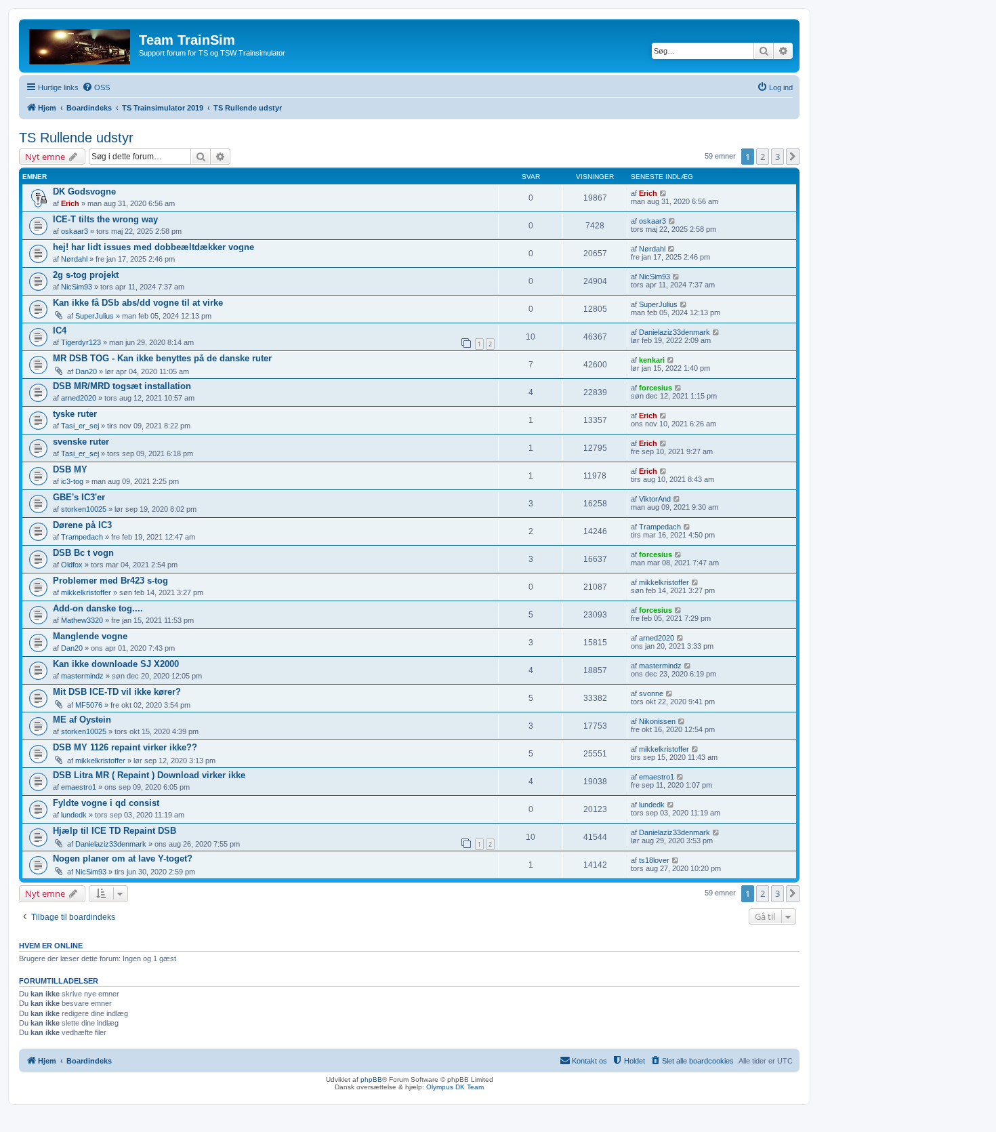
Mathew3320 (82, 620)
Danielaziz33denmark (674, 332)
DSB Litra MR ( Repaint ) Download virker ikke (149, 775)
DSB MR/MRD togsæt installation (122, 386)
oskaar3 (74, 231)
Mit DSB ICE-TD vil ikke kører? (117, 692)
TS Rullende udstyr (76, 137)
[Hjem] (80, 44)
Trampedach (82, 537)
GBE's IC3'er (79, 497)
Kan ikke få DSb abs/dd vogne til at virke (138, 303)
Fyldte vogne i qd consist (106, 803)
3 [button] (777, 156)
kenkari (652, 360)
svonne (651, 693)
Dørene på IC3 (82, 525)
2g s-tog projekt (86, 275)
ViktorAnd (655, 499)
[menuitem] (96, 87)
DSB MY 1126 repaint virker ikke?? (125, 747)
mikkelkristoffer (86, 592)
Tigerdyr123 (81, 342)
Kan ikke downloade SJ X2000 (116, 664)
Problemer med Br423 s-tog (110, 580)
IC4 (59, 330)
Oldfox (72, 565)
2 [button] (762, 156)
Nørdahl (74, 259)
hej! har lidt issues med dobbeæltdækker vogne (153, 247)
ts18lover (654, 860)
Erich (70, 203)
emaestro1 (78, 787)
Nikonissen (657, 721)
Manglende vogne (90, 636)
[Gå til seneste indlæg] (663, 193)
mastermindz (82, 676)
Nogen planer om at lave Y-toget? (122, 858)
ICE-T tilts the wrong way (105, 219)
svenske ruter (81, 442)
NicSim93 (76, 287)
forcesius (655, 388)
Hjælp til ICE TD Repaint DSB (114, 831)
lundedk (74, 815)
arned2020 (78, 398)
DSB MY (70, 469)
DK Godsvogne (84, 191)
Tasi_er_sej (80, 426)
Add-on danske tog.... (98, 608)
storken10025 (83, 509)
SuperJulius (94, 316)
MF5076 (88, 705)
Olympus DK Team (455, 1087)
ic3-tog (72, 481)
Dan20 (86, 371)
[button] (793, 156)
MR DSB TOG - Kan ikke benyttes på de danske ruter (162, 358)
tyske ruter (75, 414)
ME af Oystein (82, 719)
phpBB (371, 1079)
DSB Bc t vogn (83, 553)
